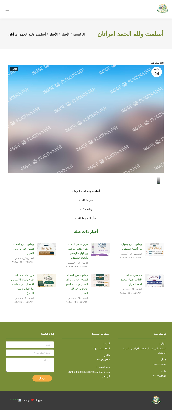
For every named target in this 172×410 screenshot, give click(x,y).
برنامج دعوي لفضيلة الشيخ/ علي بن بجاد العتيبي (23, 249)
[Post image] (154, 249)
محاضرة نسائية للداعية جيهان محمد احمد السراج (131, 280)
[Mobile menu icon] (7, 9)
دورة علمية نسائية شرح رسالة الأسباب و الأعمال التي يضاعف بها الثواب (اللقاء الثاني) (22, 284)
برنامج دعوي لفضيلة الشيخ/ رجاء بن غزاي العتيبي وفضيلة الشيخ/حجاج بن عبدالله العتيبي (76, 284)
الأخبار (14, 69)
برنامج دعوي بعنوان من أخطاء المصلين (131, 246)
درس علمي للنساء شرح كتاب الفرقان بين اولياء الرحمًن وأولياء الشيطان (78, 251)
